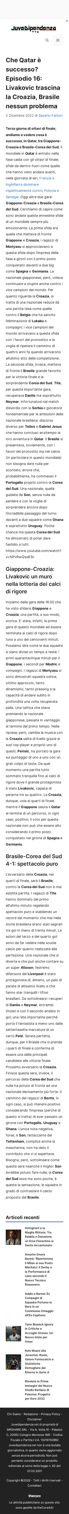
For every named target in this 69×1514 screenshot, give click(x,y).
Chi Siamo (14, 1414)
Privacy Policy (50, 1414)
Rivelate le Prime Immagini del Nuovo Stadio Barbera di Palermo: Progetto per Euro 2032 (38, 1389)
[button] (47, 40)
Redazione (31, 1414)
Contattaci (34, 1485)
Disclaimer (34, 1419)
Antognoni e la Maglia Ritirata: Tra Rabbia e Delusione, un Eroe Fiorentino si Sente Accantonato (39, 1236)
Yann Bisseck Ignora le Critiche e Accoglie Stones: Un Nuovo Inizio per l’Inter (39, 1333)
